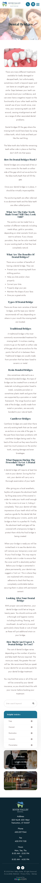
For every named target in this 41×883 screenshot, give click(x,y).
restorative (13, 733)
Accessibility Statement (11, 874)
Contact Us (20, 785)
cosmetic (12, 739)
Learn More (20, 762)
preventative (13, 745)
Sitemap (34, 874)
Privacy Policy (25, 874)
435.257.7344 (20, 832)
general (11, 727)
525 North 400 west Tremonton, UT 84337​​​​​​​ (20, 821)
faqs (10, 721)
